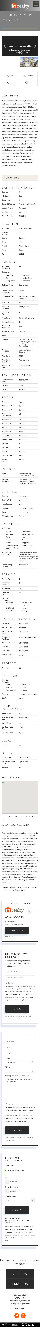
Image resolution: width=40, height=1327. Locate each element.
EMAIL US (20, 1284)
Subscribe (17, 1009)
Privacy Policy (23, 1000)
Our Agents (9, 936)
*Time (7, 1067)
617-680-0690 (14, 917)
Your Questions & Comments (17, 1076)
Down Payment (11, 1187)
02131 (7, 890)
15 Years (20, 1171)
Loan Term (9, 1165)
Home (5, 887)
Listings (13, 887)
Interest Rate (10, 1196)
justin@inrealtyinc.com (20, 1303)
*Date (7, 1058)
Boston (34, 887)
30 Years (10, 1171)
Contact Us (17, 930)
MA (19, 887)
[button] (5, 25)
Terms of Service (8, 1140)
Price (7, 1178)
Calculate (17, 1210)
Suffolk (26, 887)
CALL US (20, 1274)
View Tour (23, 655)
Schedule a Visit (27, 1035)
